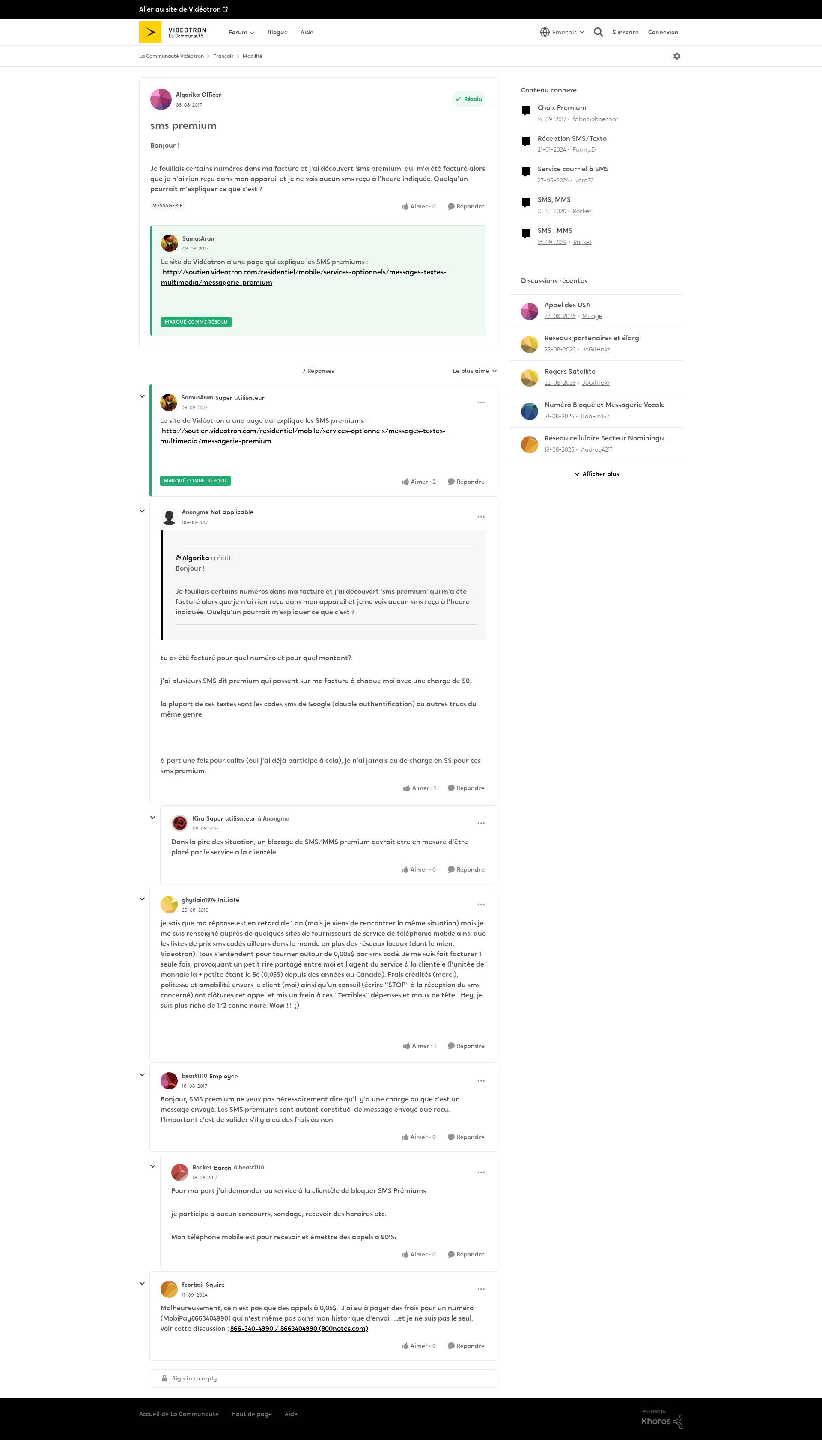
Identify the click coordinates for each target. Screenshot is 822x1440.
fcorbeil (193, 1284)
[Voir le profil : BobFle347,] (529, 411)
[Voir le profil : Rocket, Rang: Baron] (179, 1172)
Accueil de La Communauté (179, 1414)
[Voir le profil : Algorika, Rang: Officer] (161, 99)
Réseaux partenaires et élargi (593, 338)
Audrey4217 (597, 449)
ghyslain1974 (199, 900)
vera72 (584, 180)
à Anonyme (273, 818)
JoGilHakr (596, 349)
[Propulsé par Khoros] (662, 1419)
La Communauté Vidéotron (171, 56)
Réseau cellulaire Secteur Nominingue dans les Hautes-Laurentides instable (606, 438)
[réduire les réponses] (142, 396)
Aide (291, 1414)
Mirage (592, 316)
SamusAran (198, 238)
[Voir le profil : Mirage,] (529, 311)
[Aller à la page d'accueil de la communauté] (175, 32)
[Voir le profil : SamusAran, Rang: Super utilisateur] (168, 402)
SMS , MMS (555, 230)
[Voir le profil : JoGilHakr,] (529, 344)
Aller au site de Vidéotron (180, 9)
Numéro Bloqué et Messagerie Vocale (605, 405)
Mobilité (252, 56)
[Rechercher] (598, 32)
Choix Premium (562, 108)
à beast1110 (249, 1167)
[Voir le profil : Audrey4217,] (529, 444)
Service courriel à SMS (573, 169)
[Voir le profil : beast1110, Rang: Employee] (169, 1080)
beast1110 (194, 1076)
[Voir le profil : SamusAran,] (169, 243)
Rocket (202, 1167)
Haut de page (252, 1414)
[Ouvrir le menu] (677, 56)
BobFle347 (595, 416)
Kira (198, 818)
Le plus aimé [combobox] (475, 371)
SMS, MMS (554, 200)
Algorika (188, 94)
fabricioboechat (595, 119)
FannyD (584, 149)
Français (223, 56)
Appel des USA (567, 305)
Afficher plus (601, 474)
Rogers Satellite (570, 371)
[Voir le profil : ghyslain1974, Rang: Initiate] (169, 904)
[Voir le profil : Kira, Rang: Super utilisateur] (179, 823)
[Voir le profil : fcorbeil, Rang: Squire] (169, 1289)
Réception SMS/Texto (572, 138)
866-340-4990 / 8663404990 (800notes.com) (299, 1328)
